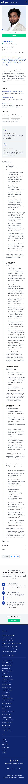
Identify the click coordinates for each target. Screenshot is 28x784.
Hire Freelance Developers (8, 635)
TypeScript (11, 60)
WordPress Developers (7, 730)
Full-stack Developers (7, 660)
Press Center (5, 744)
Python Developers (6, 714)
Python (4, 62)
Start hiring (14, 620)
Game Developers (6, 687)
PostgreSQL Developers (7, 711)
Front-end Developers (7, 662)
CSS (3, 58)
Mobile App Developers (7, 671)
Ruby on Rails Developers (8, 720)
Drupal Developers (6, 684)
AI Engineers (5, 673)
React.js (21, 58)
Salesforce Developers (7, 722)
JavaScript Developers (7, 698)
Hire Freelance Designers (8, 638)
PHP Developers (6, 709)
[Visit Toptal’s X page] (12, 768)
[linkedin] (17, 556)
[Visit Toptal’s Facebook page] (16, 768)
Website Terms (14, 777)
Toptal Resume (5, 747)
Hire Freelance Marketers (8, 641)
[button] (14, 162)
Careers (4, 750)
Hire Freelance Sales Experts (9, 651)
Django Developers (6, 682)
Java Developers (6, 695)
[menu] (26, 2)
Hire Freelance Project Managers (10, 646)
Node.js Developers (6, 706)
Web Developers (6, 668)
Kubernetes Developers (7, 701)
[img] (9, 43)
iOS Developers (5, 692)
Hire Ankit (14, 35)
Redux (20, 62)
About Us (4, 752)
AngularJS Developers (7, 679)
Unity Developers (6, 728)
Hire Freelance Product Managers (10, 649)
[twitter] (11, 556)
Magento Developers (7, 703)
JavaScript (5, 60)
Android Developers (7, 676)
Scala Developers (6, 725)
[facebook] (14, 556)
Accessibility (21, 777)
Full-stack (9, 62)
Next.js (16, 60)
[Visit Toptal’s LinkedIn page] (8, 768)
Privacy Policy (7, 777)
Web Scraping (15, 58)
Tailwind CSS (22, 60)
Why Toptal (4, 739)
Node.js (15, 62)
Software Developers (7, 665)
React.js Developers (7, 717)
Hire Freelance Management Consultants (12, 643)
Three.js (4, 64)
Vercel (9, 64)
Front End (8, 58)
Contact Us (4, 742)
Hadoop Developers (7, 690)
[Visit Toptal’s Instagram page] (20, 768)
